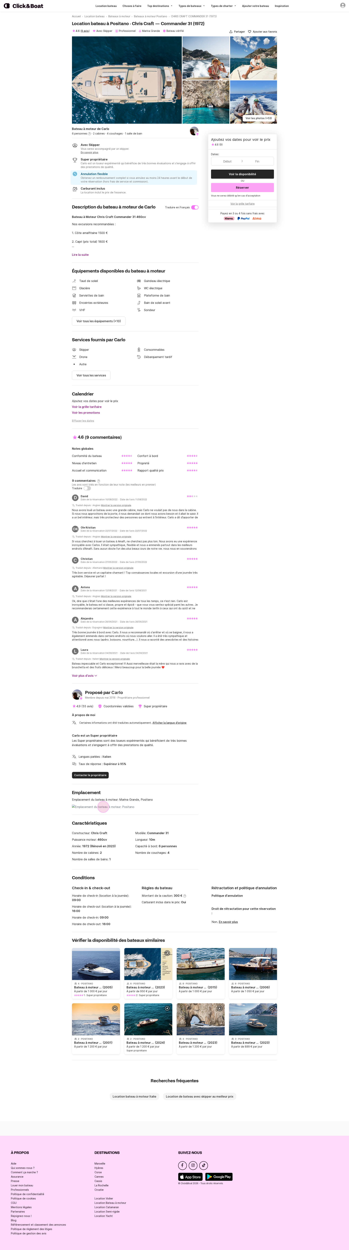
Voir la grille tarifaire (87, 407)
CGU (14, 1202)
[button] (237, 31)
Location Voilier (104, 1198)
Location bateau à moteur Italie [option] (134, 1096)
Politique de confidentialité (27, 1194)
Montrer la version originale (116, 505)
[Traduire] (87, 488)
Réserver (242, 187)
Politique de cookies (23, 1198)
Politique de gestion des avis (28, 1233)
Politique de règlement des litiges (31, 1229)
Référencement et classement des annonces (38, 1224)
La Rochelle (102, 1185)
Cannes (99, 1176)
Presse (15, 1181)
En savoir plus (228, 922)
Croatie (99, 1189)
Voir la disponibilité (242, 174)
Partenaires (18, 1211)
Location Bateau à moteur (110, 1202)
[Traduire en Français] (194, 207)
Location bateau (106, 5)
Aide (13, 1163)
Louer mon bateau (22, 1185)
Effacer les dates (83, 420)
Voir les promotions (86, 412)
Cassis (98, 1181)
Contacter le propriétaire (90, 775)
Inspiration (282, 5)
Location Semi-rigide (107, 1211)
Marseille (100, 1163)
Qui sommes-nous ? (23, 1167)
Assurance (17, 1176)
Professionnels (20, 1189)
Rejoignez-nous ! (21, 1215)
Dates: (215, 154)
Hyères (99, 1167)
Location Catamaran (107, 1207)
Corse (98, 1172)
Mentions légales (21, 1207)
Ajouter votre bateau (255, 5)
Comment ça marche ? (24, 1172)
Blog (13, 1220)
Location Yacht (104, 1215)
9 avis (85, 30)
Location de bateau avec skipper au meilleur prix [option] (199, 1096)
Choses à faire (132, 5)
